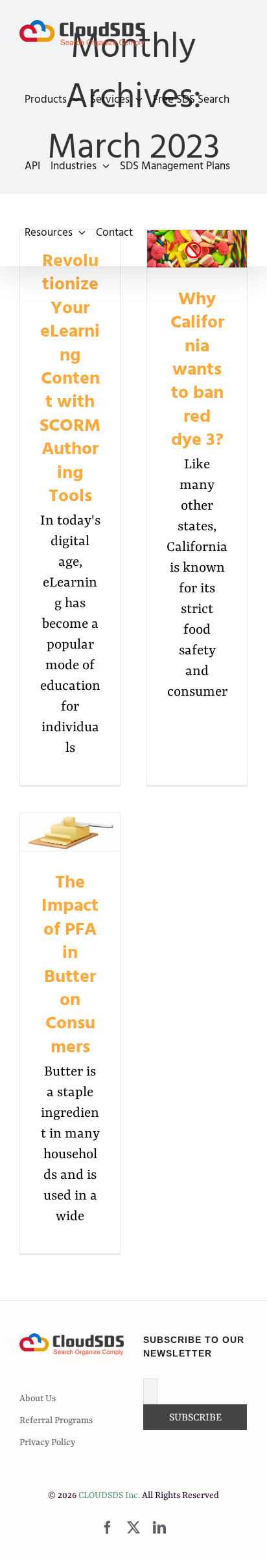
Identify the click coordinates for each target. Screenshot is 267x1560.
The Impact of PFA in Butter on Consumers (70, 832)
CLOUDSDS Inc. (109, 1495)
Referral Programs (56, 1420)
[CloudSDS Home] (82, 33)
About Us (37, 1398)
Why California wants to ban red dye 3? (197, 369)
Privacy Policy (47, 1442)
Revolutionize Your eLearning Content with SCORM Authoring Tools (70, 378)
